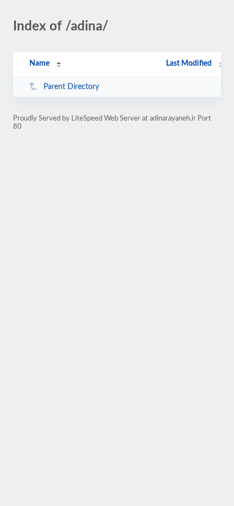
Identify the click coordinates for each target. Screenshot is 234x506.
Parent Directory (71, 87)
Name (39, 63)
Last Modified (189, 63)
